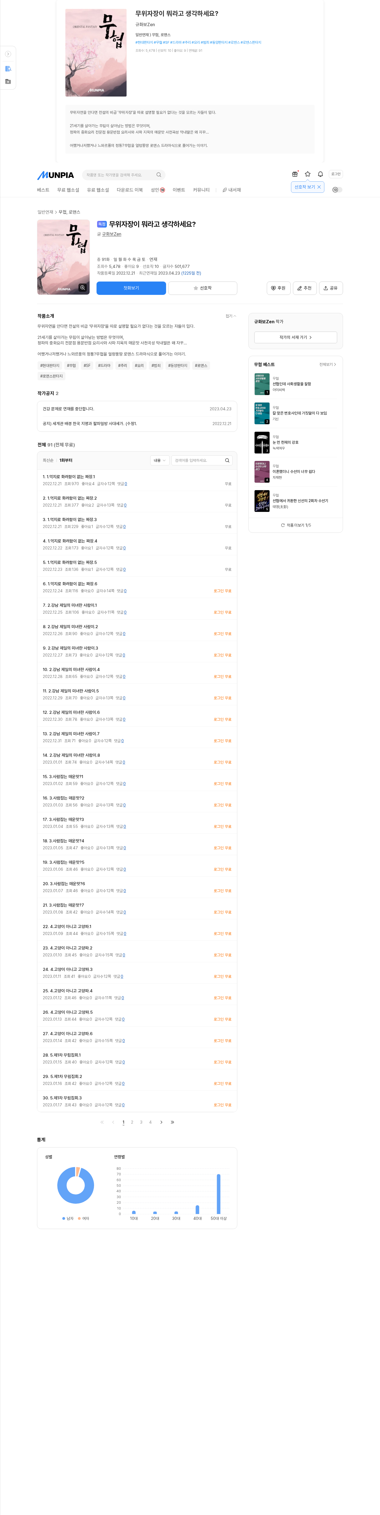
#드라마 (104, 365)
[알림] (320, 174)
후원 (281, 288)
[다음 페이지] (161, 1122)
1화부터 (66, 460)
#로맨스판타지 (51, 376)
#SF (87, 365)
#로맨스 (201, 365)
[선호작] (307, 174)
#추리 (122, 365)
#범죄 (156, 365)
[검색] (159, 175)
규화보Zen (111, 234)
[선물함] (294, 174)
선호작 (8, 81)
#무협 (71, 365)
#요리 (139, 365)
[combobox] (160, 460)
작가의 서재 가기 (293, 337)
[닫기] (319, 187)
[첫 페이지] (102, 1122)
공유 (334, 288)
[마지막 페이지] (172, 1122)
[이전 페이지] (113, 1122)
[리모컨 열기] (8, 54)
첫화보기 (131, 288)
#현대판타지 (49, 365)
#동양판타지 (177, 365)
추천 (308, 288)
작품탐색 (8, 68)
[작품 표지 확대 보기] (63, 257)
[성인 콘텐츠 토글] (337, 190)
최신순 (48, 460)
